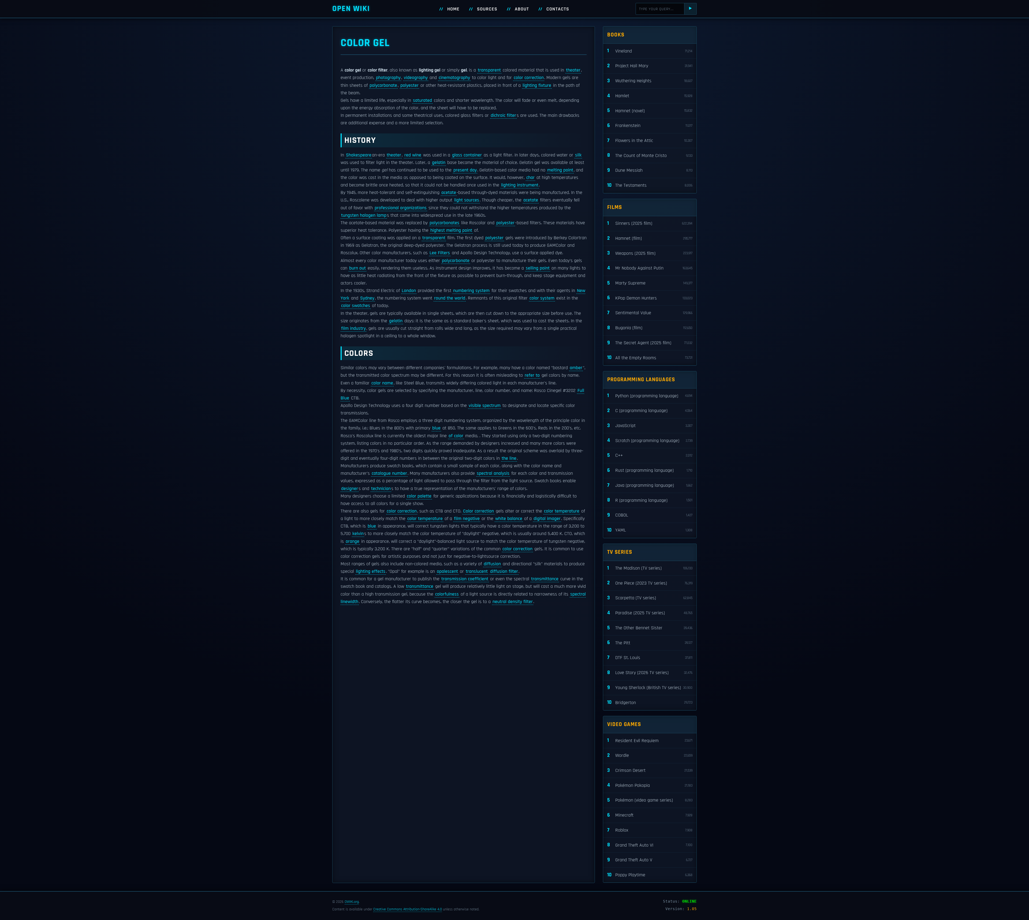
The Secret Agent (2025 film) (649, 342)
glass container (467, 155)
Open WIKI (351, 9)
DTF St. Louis (649, 657)
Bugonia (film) (649, 327)
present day (465, 170)
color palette (419, 496)
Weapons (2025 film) (649, 253)
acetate (448, 193)
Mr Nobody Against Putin (649, 268)
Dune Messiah (649, 170)
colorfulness (447, 594)
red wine (412, 155)
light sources (466, 200)
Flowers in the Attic (649, 140)
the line (509, 458)
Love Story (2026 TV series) (649, 672)
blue (436, 428)
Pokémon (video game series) (649, 800)
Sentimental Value (649, 312)
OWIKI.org (352, 901)
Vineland (649, 50)
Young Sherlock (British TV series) (649, 687)
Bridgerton (649, 702)
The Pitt (649, 642)
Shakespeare (358, 155)
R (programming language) (649, 500)
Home (453, 9)
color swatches (355, 306)
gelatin (438, 163)
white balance (508, 519)
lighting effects (370, 571)
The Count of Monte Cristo (649, 155)
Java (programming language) (649, 485)
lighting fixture (537, 85)
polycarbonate (383, 85)
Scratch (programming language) (649, 440)
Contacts (557, 9)
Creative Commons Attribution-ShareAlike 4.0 (407, 909)
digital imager (547, 519)
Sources (487, 9)
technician (381, 489)
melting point (560, 170)
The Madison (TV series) (649, 568)
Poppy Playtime (649, 875)
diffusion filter (504, 571)
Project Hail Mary (649, 65)
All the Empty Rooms (649, 357)
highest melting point (451, 230)
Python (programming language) (649, 395)
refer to (532, 375)
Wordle (649, 755)
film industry (353, 328)
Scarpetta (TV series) (649, 597)
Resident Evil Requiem (649, 740)
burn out (357, 268)
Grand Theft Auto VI (649, 845)
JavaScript (649, 425)
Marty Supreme (649, 283)
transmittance (544, 579)
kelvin (358, 534)
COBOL (649, 515)
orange (352, 541)
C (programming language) (649, 410)
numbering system (471, 291)
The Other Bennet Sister (649, 627)
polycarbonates (444, 223)
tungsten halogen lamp (363, 215)
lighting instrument (519, 185)
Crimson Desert (649, 770)
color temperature (561, 511)
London (409, 291)
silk (578, 155)
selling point (538, 268)
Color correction (478, 511)
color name (382, 383)
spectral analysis (493, 473)
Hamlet (649, 95)
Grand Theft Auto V (649, 860)
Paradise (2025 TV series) (649, 612)
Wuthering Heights (649, 80)
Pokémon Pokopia (649, 785)
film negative (467, 519)
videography (416, 78)
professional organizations (401, 208)
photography (388, 78)
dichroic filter (503, 115)
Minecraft (649, 815)
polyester (409, 85)
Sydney (367, 298)
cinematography (454, 78)
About (522, 9)
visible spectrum (485, 406)
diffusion (492, 564)
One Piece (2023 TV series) (649, 582)
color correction (529, 78)
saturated (422, 100)
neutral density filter (513, 602)
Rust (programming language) (649, 470)
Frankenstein (649, 125)
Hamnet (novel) (649, 110)
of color (456, 436)
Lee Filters (440, 253)
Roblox (649, 830)
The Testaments (649, 185)
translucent (477, 571)
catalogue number (389, 473)
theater (573, 70)
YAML (649, 530)
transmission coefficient (464, 579)
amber (576, 368)
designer (349, 489)
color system (542, 298)
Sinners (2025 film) (649, 223)
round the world (449, 298)
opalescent (447, 571)
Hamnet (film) (649, 238)
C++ (649, 455)
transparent (489, 70)
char (530, 178)
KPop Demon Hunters (649, 297)
